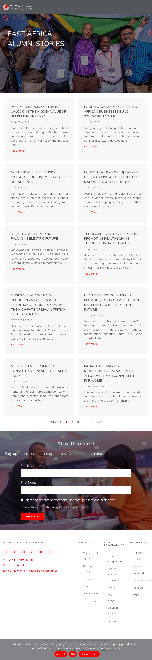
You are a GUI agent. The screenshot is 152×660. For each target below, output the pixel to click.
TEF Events (89, 600)
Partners (88, 578)
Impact (112, 587)
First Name (29, 482)
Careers (138, 587)
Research (139, 573)
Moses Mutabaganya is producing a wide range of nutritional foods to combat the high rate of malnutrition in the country (38, 304)
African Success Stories (113, 574)
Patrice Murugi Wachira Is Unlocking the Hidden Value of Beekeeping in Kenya (38, 111)
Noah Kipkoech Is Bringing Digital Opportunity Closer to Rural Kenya (38, 177)
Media (137, 565)
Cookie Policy (89, 654)
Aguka (112, 620)
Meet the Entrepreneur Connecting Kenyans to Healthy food (39, 371)
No (73, 654)
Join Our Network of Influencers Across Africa (30, 570)
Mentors (88, 586)
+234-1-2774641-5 (21, 560)
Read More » (18, 150)
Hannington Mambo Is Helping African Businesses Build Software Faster (110, 111)
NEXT (99, 422)
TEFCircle (138, 595)
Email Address (31, 466)
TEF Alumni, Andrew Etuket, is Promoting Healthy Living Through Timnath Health (110, 238)
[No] (147, 649)
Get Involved (90, 593)
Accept (60, 654)
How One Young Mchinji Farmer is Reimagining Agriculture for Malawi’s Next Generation (111, 177)
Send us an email (13, 565)
